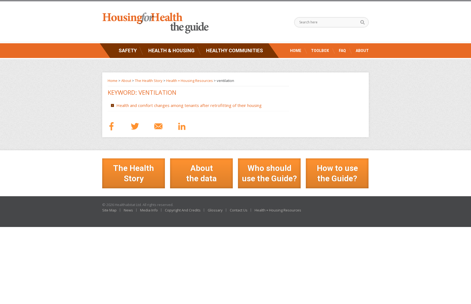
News (128, 210)
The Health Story (148, 80)
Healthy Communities (234, 50)
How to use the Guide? (337, 173)
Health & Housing (171, 50)
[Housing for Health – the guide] (155, 23)
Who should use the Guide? (269, 173)
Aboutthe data (201, 173)
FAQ (342, 50)
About (362, 50)
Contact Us (238, 210)
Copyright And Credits (183, 210)
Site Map (109, 210)
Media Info (149, 210)
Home (295, 50)
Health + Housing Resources (189, 80)
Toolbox (320, 50)
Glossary (215, 210)
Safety (128, 50)
